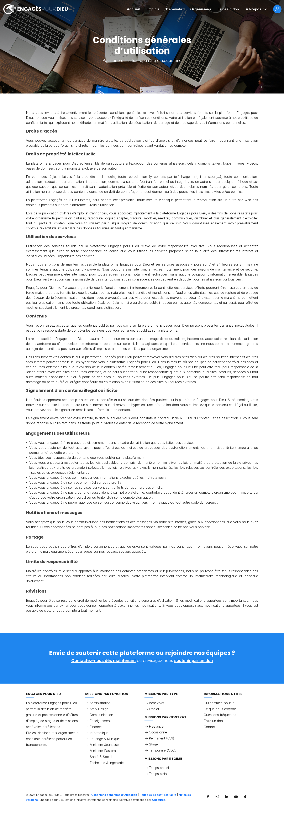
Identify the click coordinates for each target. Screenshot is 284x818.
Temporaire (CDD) (163, 750)
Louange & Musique (105, 739)
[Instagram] (217, 796)
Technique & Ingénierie (107, 763)
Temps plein (158, 774)
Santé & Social (101, 757)
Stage (153, 744)
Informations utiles (223, 694)
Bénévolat (175, 9)
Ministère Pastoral (103, 751)
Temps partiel (159, 768)
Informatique (99, 733)
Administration (100, 703)
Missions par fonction (106, 694)
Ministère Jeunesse (104, 745)
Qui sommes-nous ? (219, 703)
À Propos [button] (254, 9)
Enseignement (100, 721)
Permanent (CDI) (161, 738)
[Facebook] (208, 796)
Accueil (133, 9)
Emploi (154, 709)
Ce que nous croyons (220, 709)
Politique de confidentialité (158, 794)
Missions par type (161, 694)
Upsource (158, 799)
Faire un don (228, 9)
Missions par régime (163, 759)
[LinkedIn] (226, 796)
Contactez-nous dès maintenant (103, 660)
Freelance (156, 726)
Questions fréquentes (220, 715)
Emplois (153, 9)
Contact (210, 727)
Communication (101, 715)
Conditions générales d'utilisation (114, 794)
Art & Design (99, 709)
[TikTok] (245, 796)
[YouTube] (236, 796)
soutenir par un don (193, 660)
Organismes (200, 9)
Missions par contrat (165, 717)
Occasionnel (158, 732)
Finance (96, 727)
